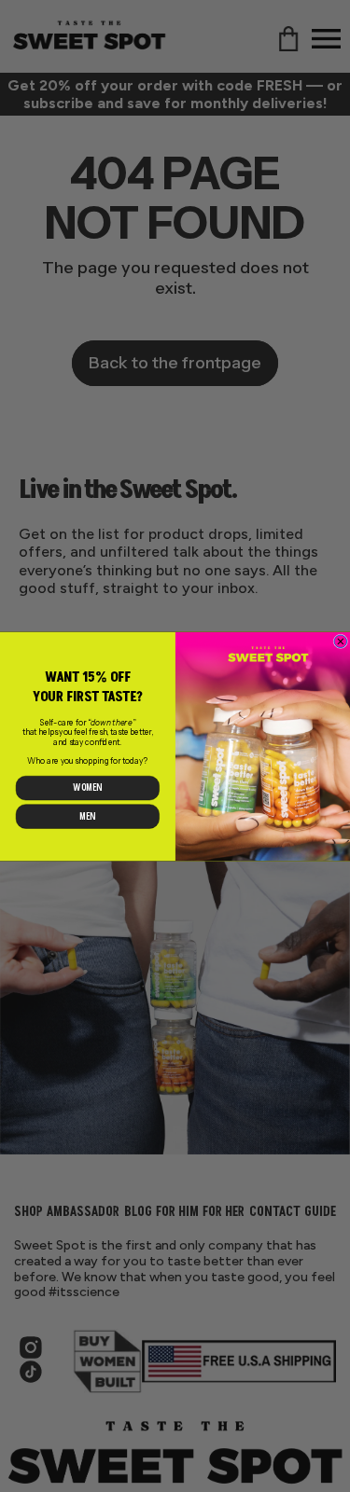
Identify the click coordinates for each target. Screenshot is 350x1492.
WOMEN (87, 787)
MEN (87, 816)
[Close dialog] (340, 641)
